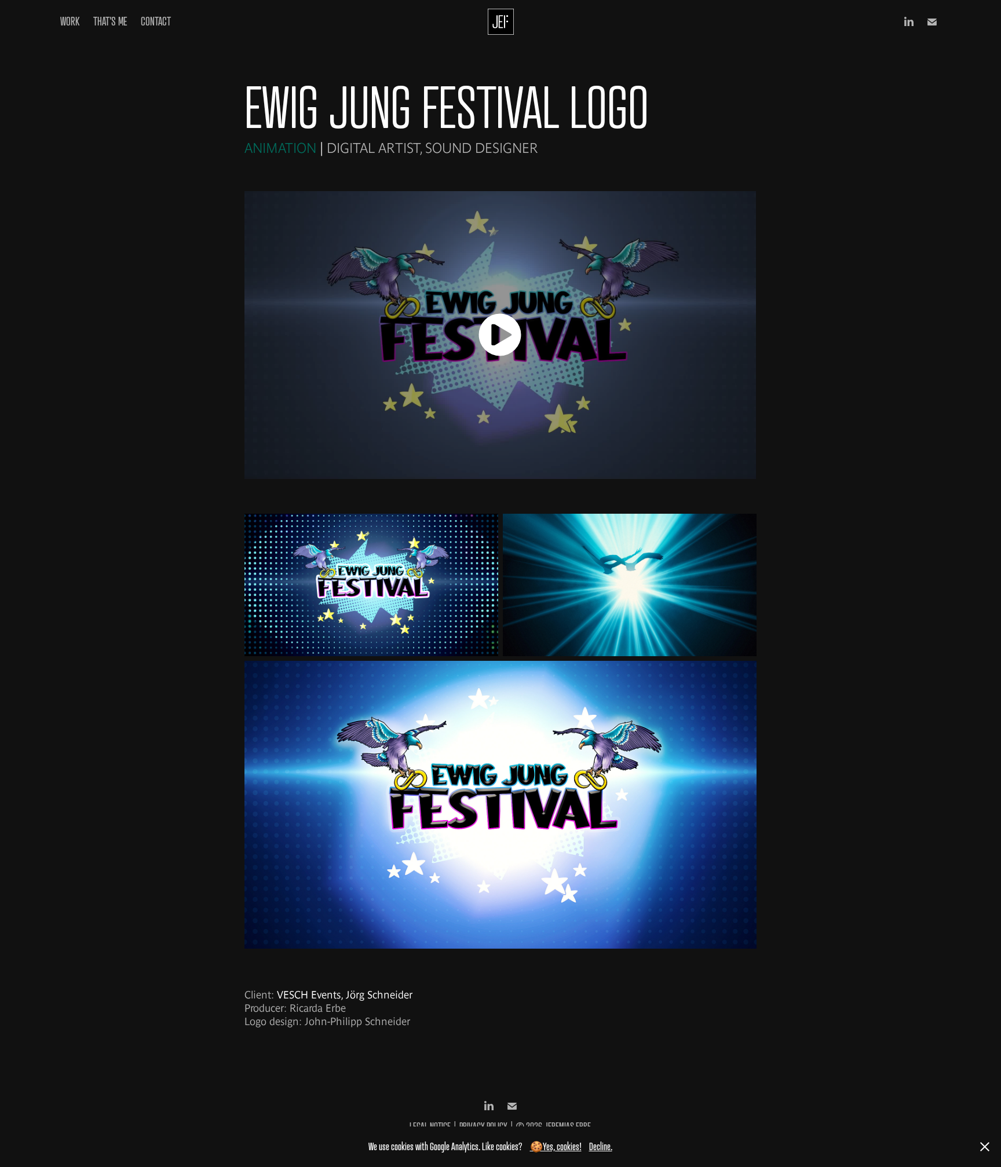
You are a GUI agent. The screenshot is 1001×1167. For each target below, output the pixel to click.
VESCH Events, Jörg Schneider (344, 995)
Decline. (600, 1146)
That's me (110, 21)
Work (69, 21)
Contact (156, 21)
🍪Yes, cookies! (556, 1146)
